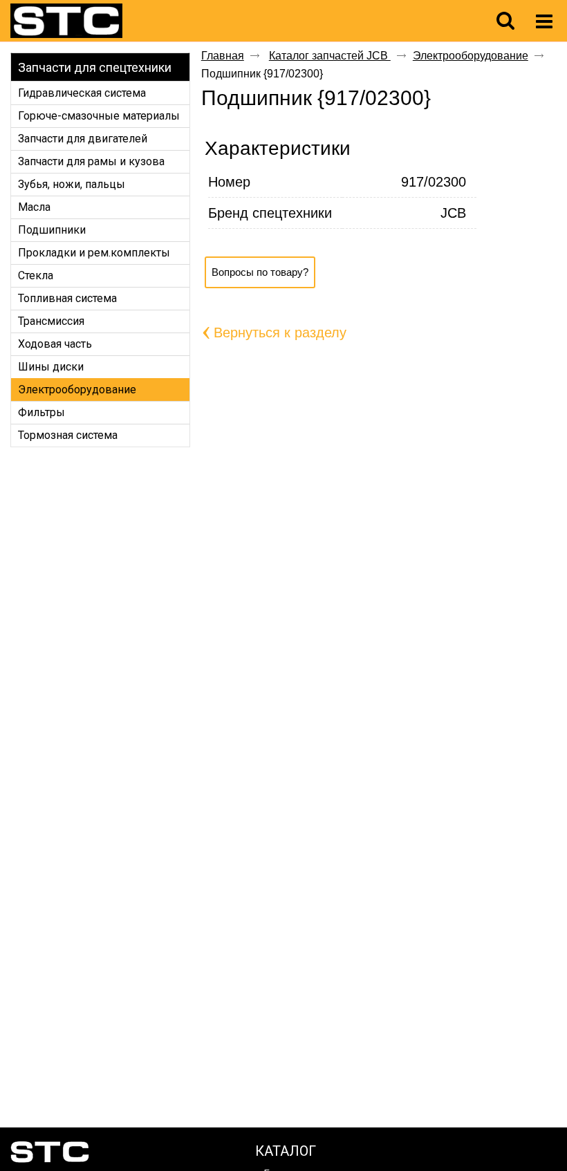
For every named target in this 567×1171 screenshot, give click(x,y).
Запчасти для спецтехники (94, 67)
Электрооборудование (470, 56)
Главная (222, 56)
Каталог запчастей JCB (330, 56)
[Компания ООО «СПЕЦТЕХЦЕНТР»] (91, 21)
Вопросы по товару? (260, 272)
